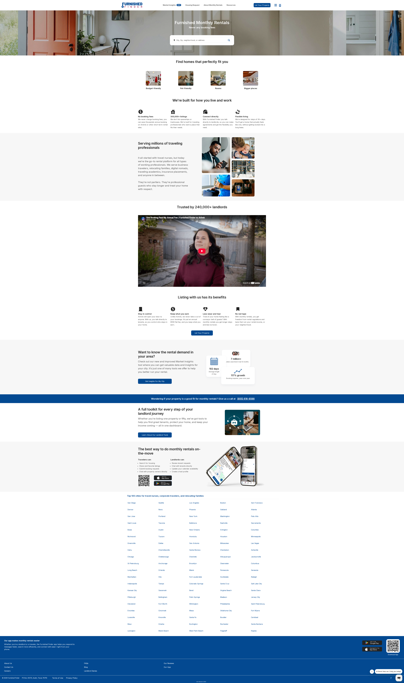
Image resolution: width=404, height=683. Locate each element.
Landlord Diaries (90, 671)
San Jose (131, 516)
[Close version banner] (401, 681)
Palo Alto (254, 516)
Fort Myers (255, 611)
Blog (86, 667)
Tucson (161, 536)
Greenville (132, 543)
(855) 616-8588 (246, 398)
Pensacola (224, 570)
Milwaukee (224, 543)
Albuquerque (225, 557)
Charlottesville (164, 550)
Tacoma (161, 523)
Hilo (160, 577)
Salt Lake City (256, 584)
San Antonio (194, 543)
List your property (262, 5)
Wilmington (193, 604)
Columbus (255, 563)
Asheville (254, 550)
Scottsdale (224, 577)
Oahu (130, 550)
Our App (167, 667)
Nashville (223, 523)
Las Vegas (255, 543)
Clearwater (224, 563)
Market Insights (171, 5)
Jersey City (255, 597)
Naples (254, 631)
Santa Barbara (257, 624)
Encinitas (131, 611)
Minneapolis (256, 536)
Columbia (254, 530)
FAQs (86, 663)
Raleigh (254, 577)
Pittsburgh (132, 597)
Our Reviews (169, 663)
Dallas (160, 543)
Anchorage (162, 563)
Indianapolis (132, 584)
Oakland (223, 510)
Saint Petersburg (257, 604)
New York (193, 516)
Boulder (223, 617)
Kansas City (132, 590)
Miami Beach (163, 631)
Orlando (161, 570)
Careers (7, 671)
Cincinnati (162, 611)
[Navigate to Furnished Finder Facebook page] (391, 678)
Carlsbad (254, 617)
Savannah (162, 590)
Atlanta (254, 510)
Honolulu (193, 536)
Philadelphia (225, 604)
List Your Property (202, 333)
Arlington (224, 530)
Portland (161, 516)
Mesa (191, 611)
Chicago (131, 557)
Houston (223, 536)
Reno (160, 510)
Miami (191, 570)
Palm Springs (194, 597)
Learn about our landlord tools (155, 435)
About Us (8, 663)
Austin (160, 530)
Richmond (132, 536)
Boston (223, 503)
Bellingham (162, 597)
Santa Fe (192, 617)
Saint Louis (132, 523)
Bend (191, 590)
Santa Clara (255, 590)
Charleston (224, 550)
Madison (223, 597)
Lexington (131, 631)
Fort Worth (162, 604)
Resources (231, 5)
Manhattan (132, 577)
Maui (129, 624)
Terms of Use (57, 678)
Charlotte (193, 557)
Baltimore (193, 523)
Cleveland (131, 604)
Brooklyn (193, 563)
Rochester (224, 624)
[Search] (229, 40)
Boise (130, 530)
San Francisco (257, 503)
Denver (130, 510)
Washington (225, 516)
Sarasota (254, 570)
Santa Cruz (224, 584)
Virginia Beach (226, 590)
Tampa (161, 584)
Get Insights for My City (154, 381)
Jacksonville (256, 557)
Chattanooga (163, 557)
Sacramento (256, 523)
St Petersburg (133, 563)
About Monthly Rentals (213, 5)
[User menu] (277, 5)
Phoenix (192, 510)
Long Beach (132, 570)
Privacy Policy (71, 678)
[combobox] (202, 40)
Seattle (161, 503)
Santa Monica (194, 550)
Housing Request (192, 5)
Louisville (131, 617)
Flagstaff (223, 631)
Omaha (161, 624)
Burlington (193, 624)
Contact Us (8, 667)
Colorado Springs (196, 584)
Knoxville (162, 617)
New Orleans (194, 530)
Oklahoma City (226, 611)
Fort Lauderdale (195, 577)
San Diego (132, 503)
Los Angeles (194, 503)
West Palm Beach (196, 631)
